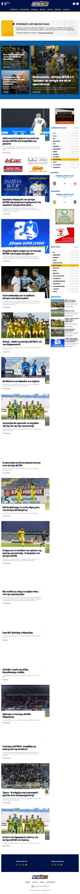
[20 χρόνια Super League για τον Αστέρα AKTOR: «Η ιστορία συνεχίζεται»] (25, 236)
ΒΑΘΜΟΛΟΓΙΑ (76, 127)
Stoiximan (50, 9)
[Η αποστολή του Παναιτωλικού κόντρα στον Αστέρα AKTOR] (25, 452)
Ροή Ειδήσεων (14, 9)
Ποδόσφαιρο (34, 9)
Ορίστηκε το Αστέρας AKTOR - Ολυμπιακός (17, 715)
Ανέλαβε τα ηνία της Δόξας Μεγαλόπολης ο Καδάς (15, 671)
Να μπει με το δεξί (69, 311)
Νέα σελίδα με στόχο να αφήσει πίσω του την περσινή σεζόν (20, 593)
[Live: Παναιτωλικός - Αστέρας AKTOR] (57, 332)
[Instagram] (23, 864)
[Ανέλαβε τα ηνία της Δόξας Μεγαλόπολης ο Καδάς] (25, 658)
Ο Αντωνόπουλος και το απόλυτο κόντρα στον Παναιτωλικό (18, 297)
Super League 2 (55, 247)
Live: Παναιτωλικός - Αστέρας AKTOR (70, 330)
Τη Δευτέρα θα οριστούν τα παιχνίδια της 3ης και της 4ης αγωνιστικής (20, 424)
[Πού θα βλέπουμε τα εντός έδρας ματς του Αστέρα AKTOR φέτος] (25, 494)
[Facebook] (17, 864)
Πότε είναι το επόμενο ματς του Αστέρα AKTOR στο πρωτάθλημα (13, 56)
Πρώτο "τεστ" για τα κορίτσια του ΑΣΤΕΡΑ (70, 300)
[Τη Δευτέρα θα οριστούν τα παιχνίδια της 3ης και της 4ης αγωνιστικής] (25, 409)
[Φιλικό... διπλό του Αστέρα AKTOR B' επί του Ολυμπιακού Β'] (25, 328)
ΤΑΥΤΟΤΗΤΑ (42, 882)
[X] (55, 864)
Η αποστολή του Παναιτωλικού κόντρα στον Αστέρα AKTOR (21, 464)
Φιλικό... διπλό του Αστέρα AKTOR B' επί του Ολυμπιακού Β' (22, 343)
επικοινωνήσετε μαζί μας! (46, 33)
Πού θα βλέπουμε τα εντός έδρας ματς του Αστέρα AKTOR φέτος (21, 509)
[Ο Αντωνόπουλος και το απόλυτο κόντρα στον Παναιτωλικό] (25, 282)
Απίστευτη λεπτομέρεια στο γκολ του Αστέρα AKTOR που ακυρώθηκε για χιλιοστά (20, 141)
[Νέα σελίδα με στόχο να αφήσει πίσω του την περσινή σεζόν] (25, 581)
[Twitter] (20, 864)
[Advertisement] (13, 161)
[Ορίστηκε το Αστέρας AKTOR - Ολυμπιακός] (25, 700)
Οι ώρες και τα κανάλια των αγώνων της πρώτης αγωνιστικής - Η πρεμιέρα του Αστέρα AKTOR (22, 553)
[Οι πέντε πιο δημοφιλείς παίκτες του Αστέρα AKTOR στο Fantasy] (25, 823)
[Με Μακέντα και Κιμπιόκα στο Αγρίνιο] (25, 370)
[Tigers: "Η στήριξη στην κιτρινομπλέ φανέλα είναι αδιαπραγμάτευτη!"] (25, 779)
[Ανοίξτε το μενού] (77, 3)
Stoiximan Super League (58, 128)
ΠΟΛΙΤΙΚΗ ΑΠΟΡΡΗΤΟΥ (50, 882)
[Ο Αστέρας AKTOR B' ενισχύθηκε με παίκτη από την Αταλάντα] (25, 738)
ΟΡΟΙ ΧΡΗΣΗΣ (35, 882)
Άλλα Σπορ (42, 9)
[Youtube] (26, 864)
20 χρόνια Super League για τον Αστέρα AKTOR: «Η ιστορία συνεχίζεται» (21, 252)
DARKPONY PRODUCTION (46, 890)
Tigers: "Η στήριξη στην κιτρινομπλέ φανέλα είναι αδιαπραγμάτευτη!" (20, 794)
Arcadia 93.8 (66, 9)
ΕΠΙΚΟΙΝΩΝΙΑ (27, 882)
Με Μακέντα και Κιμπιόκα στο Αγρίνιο (21, 381)
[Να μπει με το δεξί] (57, 312)
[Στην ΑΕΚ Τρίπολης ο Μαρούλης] (25, 621)
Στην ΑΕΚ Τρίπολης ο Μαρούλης (17, 632)
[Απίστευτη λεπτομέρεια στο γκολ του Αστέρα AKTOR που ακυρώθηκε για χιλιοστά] (25, 124)
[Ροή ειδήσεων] (74, 3)
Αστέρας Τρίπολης (24, 9)
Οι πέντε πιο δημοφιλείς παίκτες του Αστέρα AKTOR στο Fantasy (20, 838)
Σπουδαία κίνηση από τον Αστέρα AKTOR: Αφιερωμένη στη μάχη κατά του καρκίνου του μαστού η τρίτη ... (21, 202)
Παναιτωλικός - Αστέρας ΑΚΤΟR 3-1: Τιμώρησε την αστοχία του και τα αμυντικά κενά (53, 80)
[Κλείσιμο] (76, 22)
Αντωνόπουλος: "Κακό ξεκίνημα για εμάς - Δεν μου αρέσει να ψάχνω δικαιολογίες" (14, 80)
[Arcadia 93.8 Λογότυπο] (40, 4)
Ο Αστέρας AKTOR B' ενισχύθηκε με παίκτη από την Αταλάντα (19, 748)
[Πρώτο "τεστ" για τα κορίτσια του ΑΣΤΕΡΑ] (57, 303)
